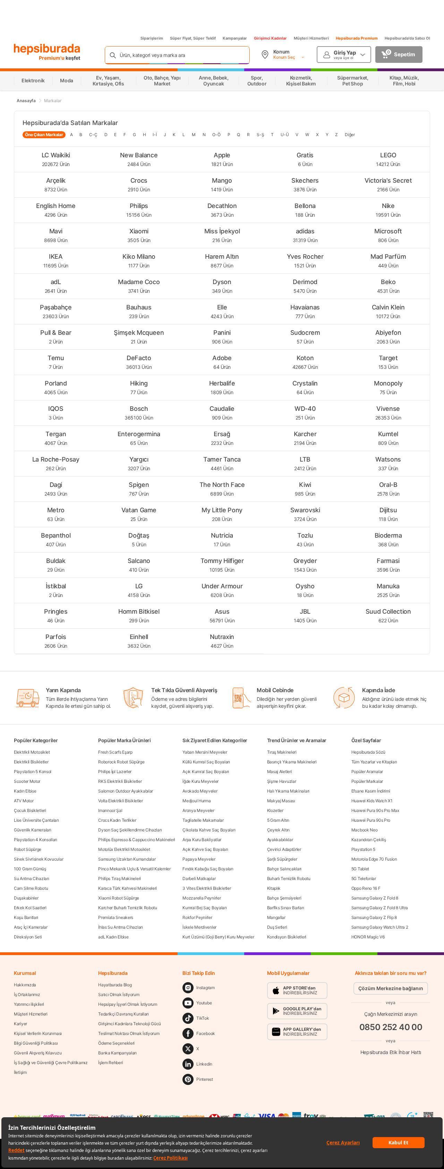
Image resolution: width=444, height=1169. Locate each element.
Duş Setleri (277, 927)
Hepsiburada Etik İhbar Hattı (390, 1052)
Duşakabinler (26, 898)
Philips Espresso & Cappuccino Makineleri (136, 839)
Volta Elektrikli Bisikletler (120, 800)
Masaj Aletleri (279, 771)
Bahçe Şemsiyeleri (284, 898)
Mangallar (276, 917)
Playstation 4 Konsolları (35, 839)
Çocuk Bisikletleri (30, 810)
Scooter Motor (27, 781)
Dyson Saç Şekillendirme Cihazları (130, 829)
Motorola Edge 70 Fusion (374, 859)
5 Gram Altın (278, 820)
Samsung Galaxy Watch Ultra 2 (379, 927)
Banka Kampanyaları (117, 1052)
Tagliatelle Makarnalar (202, 820)
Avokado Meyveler (199, 791)
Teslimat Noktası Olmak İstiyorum (128, 1033)
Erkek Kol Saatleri (30, 907)
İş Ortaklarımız (27, 994)
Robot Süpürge (27, 849)
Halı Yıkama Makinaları (288, 791)
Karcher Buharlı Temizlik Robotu (127, 907)
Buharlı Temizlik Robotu (288, 878)
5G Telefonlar (363, 878)
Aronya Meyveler (198, 810)
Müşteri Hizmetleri (311, 38)
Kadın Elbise (25, 791)
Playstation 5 (363, 849)
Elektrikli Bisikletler (31, 761)
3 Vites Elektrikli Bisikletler (206, 888)
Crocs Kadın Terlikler (117, 820)
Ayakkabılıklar (280, 839)
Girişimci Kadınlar (270, 38)
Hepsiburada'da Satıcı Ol (407, 38)
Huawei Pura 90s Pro (370, 820)
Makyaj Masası (281, 800)
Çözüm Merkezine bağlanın (390, 988)
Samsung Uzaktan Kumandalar (126, 859)
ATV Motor (23, 800)
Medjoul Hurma (196, 800)
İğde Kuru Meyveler (200, 781)
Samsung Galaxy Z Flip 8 (374, 917)
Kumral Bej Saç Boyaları (204, 907)
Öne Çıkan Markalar (44, 134)
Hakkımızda (25, 984)
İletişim (20, 1072)
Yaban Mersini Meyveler (204, 752)
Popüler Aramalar (367, 771)
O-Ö (216, 134)
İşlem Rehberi (110, 1062)
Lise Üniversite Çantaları (36, 820)
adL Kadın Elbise (113, 936)
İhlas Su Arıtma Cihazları (120, 927)
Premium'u (52, 58)
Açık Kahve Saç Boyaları (205, 849)
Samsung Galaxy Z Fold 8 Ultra (379, 907)
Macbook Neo (364, 829)
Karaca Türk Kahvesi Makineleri (127, 888)
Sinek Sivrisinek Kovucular (38, 859)
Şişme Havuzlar (281, 781)
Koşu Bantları (26, 917)
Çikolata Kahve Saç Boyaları (208, 829)
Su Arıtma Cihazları (31, 878)
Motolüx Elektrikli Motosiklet (124, 849)
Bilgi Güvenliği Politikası (36, 1043)
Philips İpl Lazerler (114, 771)
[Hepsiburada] (47, 49)
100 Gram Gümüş (30, 868)
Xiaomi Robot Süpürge (118, 898)
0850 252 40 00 (390, 1027)
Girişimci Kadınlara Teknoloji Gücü (129, 1023)
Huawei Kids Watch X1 (372, 800)
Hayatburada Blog (114, 984)
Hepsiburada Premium (357, 38)
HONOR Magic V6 (368, 936)
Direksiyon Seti (28, 936)
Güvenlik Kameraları (32, 829)
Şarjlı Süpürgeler (282, 859)
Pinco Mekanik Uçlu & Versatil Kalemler (134, 868)
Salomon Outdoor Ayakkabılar (125, 791)
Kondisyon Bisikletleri (286, 936)
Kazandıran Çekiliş (368, 839)
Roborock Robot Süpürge (121, 761)
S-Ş (260, 134)
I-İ (154, 134)
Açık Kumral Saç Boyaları (205, 771)
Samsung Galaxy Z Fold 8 (374, 898)
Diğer (350, 134)
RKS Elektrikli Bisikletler (120, 781)
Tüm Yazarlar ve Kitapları (374, 761)
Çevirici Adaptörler (284, 849)
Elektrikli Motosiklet (32, 752)
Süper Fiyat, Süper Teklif (193, 38)
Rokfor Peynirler (197, 917)
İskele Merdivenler (199, 927)
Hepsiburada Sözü (368, 752)
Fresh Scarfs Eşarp (115, 752)
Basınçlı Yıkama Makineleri (292, 761)
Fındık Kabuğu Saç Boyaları (207, 868)
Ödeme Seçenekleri (116, 1043)
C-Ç (93, 134)
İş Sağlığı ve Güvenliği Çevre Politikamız (51, 1062)
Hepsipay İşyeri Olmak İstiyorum (127, 1004)
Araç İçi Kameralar (31, 927)
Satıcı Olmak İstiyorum (118, 994)
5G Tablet (360, 868)
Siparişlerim (151, 38)
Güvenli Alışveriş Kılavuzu (37, 1052)
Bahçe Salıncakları (284, 868)
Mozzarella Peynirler (201, 898)
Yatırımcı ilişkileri (29, 1004)
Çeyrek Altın (278, 829)
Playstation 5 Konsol (32, 771)
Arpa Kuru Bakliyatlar (201, 839)
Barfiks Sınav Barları (285, 907)
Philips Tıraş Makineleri (119, 878)
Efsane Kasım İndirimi (370, 791)
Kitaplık (274, 888)
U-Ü (285, 134)
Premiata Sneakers (115, 917)
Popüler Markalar (367, 781)
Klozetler (275, 810)
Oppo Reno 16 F (366, 888)
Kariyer (20, 1023)
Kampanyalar (235, 38)
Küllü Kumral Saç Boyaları (206, 761)
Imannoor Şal (110, 810)
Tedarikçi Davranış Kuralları (123, 1014)
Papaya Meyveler (198, 859)
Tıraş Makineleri (282, 752)
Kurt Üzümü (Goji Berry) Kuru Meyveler (218, 936)
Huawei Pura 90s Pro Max (375, 810)
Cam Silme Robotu (31, 888)
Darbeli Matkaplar (198, 878)
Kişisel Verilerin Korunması (38, 1033)
